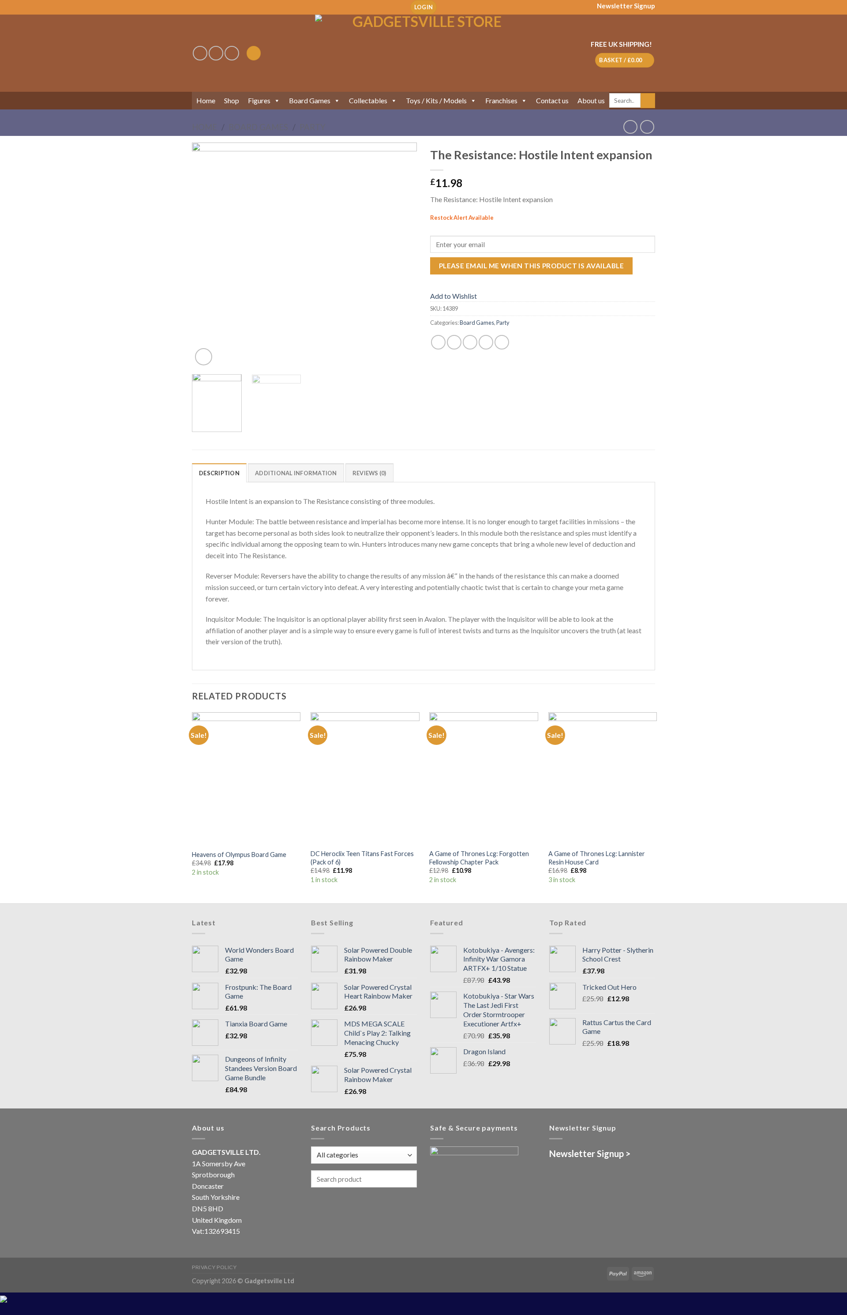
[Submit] (648, 100)
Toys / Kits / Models (436, 100)
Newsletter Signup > (589, 1153)
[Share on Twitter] (454, 342)
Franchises (501, 100)
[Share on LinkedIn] (502, 342)
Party (313, 127)
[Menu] (254, 53)
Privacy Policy (214, 1267)
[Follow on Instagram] (216, 53)
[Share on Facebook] (438, 342)
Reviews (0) (369, 473)
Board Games (309, 100)
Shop (231, 100)
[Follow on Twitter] (232, 53)
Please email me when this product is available (531, 266)
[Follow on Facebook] (200, 53)
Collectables (368, 100)
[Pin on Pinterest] (486, 342)
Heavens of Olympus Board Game (239, 854)
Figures (259, 100)
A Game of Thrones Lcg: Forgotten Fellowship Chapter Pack (479, 858)
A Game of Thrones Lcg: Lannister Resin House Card (596, 858)
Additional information (296, 473)
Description (219, 473)
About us (591, 100)
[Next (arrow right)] (824, 657)
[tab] (219, 472)
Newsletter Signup (626, 6)
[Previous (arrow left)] (15, 657)
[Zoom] (203, 356)
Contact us (552, 100)
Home (205, 100)
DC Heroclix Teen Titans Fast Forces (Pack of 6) (362, 858)
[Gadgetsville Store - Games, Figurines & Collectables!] (423, 53)
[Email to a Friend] (470, 342)
